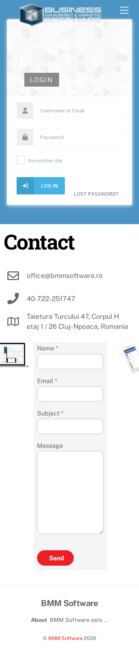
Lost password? (96, 193)
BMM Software (65, 638)
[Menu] (124, 10)
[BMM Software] (60, 23)
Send (56, 558)
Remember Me (45, 160)
